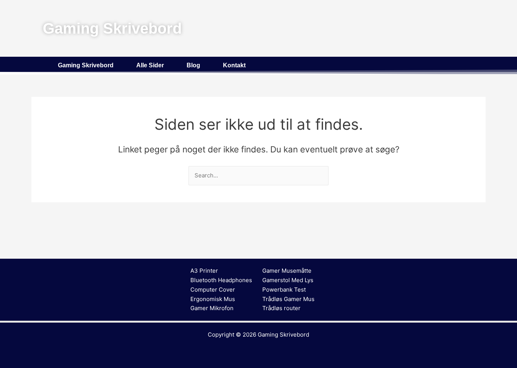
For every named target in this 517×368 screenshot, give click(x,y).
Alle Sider (150, 65)
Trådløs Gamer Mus (288, 299)
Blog (193, 65)
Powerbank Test (284, 289)
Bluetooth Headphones (221, 280)
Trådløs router (281, 308)
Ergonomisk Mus (212, 299)
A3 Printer (204, 270)
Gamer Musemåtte (286, 270)
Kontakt (234, 65)
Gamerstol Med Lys (287, 280)
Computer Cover (212, 289)
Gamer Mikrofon (212, 308)
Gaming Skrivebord (86, 65)
